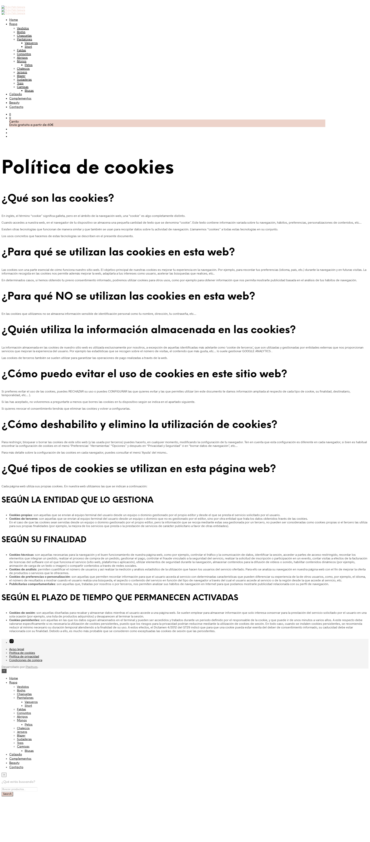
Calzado (15, 94)
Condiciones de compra (25, 660)
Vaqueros (31, 43)
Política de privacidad (24, 656)
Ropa (13, 24)
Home (13, 20)
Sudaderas (24, 79)
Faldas (21, 50)
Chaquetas (24, 35)
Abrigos (22, 57)
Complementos (20, 98)
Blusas (29, 90)
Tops (20, 83)
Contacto (16, 107)
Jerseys (22, 72)
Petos (29, 65)
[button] (10, 114)
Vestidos (23, 28)
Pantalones (24, 39)
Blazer (21, 75)
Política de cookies (22, 652)
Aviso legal (16, 649)
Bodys (21, 32)
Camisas (23, 86)
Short (28, 46)
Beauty (14, 102)
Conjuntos (24, 54)
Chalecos (23, 68)
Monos (21, 61)
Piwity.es (32, 667)
